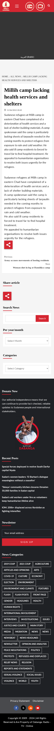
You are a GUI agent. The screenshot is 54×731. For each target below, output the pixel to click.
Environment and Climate (19, 589)
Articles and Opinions (16, 570)
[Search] (49, 5)
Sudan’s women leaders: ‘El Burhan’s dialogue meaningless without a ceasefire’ (25, 479)
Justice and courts (15, 626)
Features (43, 589)
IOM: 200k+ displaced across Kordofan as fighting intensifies (23, 509)
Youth (34, 681)
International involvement (20, 613)
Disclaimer (38, 701)
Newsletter (10, 644)
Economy (37, 576)
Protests (9, 656)
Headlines (23, 601)
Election (9, 582)
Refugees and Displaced (32, 656)
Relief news (10, 663)
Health (37, 601)
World (23, 681)
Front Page (39, 595)
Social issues (34, 675)
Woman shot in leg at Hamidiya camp (31, 266)
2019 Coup (9, 564)
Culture (22, 576)
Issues (46, 619)
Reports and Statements (18, 669)
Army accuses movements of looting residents (26, 259)
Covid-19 (9, 576)
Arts (36, 570)
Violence (9, 681)
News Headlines (29, 638)
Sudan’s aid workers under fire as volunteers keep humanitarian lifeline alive (24, 499)
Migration (21, 632)
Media (7, 632)
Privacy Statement (20, 701)
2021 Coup (25, 564)
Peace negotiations (15, 650)
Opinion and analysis (34, 644)
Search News (11, 307)
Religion (26, 663)
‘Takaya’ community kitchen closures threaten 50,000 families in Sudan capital (25, 489)
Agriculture (42, 564)
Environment (26, 582)
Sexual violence (13, 675)
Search (42, 318)
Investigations (29, 619)
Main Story (36, 626)
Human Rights (12, 607)
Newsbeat (9, 638)
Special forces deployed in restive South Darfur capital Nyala (26, 469)
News (35, 632)
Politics (35, 650)
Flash (7, 595)
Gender (8, 601)
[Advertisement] (27, 27)
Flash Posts (22, 595)
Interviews (10, 619)
